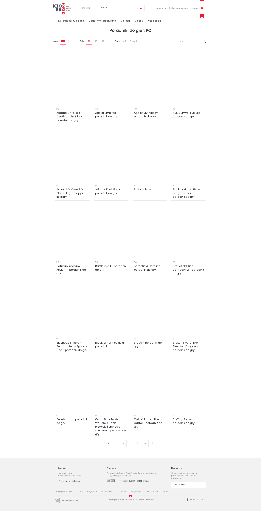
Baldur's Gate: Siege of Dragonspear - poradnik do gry (188, 193)
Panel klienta (107, 491)
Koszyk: (194, 8)
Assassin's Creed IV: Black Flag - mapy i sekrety (70, 193)
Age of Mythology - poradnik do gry (147, 114)
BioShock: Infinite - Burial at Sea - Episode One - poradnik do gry (71, 346)
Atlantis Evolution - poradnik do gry (108, 191)
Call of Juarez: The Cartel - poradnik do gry (148, 423)
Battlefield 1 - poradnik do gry (110, 268)
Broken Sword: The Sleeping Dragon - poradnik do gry (185, 346)
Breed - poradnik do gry (148, 344)
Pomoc (166, 491)
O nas (80, 491)
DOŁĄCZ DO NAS (198, 499)
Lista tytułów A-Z (63, 491)
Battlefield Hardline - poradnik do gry (148, 268)
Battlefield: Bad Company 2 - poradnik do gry (188, 269)
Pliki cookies (152, 491)
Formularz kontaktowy (69, 481)
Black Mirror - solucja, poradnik (110, 344)
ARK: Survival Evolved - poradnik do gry (188, 114)
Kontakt (62, 468)
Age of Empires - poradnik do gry (106, 114)
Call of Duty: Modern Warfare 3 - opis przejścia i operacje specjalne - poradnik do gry (110, 427)
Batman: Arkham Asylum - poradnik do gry (71, 269)
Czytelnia (92, 491)
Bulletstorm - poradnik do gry (72, 421)
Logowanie (160, 8)
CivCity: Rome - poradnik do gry (184, 421)
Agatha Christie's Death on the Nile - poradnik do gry (69, 116)
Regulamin (136, 491)
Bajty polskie (142, 189)
